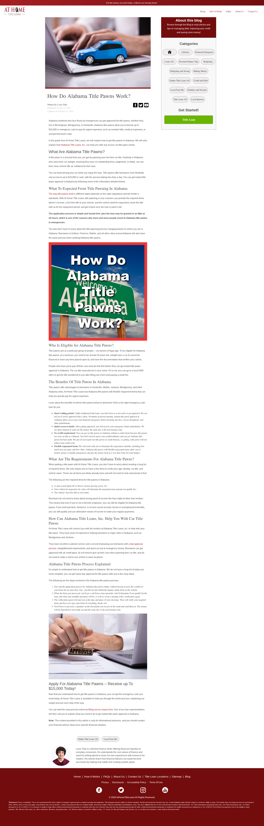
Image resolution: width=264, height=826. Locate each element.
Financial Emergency (204, 52)
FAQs (228, 11)
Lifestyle (185, 52)
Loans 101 (169, 61)
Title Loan (188, 119)
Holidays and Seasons (197, 89)
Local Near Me (110, 739)
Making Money (200, 71)
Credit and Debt (201, 80)
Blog (187, 776)
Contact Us (253, 11)
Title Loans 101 (180, 99)
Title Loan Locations (156, 776)
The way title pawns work (61, 194)
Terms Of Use (156, 782)
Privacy (105, 782)
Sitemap (177, 776)
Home (203, 11)
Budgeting (208, 61)
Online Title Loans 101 (88, 739)
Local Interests (197, 99)
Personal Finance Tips (188, 61)
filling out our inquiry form (100, 709)
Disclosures (118, 782)
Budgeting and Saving (180, 71)
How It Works (216, 11)
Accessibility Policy (136, 782)
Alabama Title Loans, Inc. (73, 145)
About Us (239, 11)
